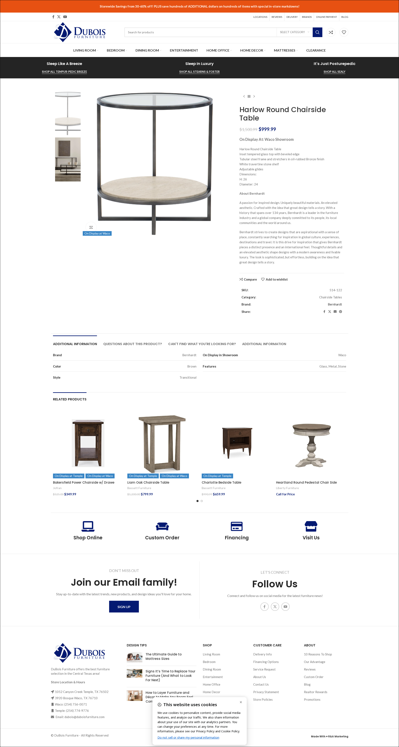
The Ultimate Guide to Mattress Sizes (164, 656)
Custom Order (162, 538)
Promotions (312, 699)
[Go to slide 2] (202, 501)
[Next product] (254, 96)
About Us (259, 677)
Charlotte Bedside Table (221, 482)
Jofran (57, 488)
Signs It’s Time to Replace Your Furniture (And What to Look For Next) (170, 675)
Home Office (211, 684)
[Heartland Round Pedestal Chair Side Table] (311, 443)
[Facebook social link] (53, 17)
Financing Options (266, 662)
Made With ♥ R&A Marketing (329, 736)
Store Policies (263, 699)
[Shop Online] (88, 526)
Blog (307, 684)
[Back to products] (249, 96)
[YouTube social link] (65, 17)
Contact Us (261, 684)
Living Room (211, 654)
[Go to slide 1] (197, 501)
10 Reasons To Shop (318, 654)
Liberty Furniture (287, 488)
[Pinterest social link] (340, 312)
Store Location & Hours (68, 682)
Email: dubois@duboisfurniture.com (80, 717)
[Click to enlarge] (91, 227)
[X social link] (59, 17)
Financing (237, 538)
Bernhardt (335, 304)
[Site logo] (79, 32)
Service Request (264, 669)
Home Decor (211, 692)
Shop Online (88, 538)
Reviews (310, 669)
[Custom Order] (162, 526)
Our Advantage (314, 662)
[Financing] (236, 526)
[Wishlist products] (343, 32)
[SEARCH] (317, 32)
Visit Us (311, 538)
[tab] (75, 341)
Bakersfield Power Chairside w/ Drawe (83, 482)
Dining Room (212, 669)
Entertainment (213, 677)
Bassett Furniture (139, 488)
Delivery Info (262, 654)
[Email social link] (335, 312)
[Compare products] (330, 32)
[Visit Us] (311, 526)
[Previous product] (244, 96)
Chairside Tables (330, 297)
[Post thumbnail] (134, 657)
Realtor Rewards (315, 692)
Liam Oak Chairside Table (148, 482)
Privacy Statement (266, 692)
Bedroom (209, 662)
